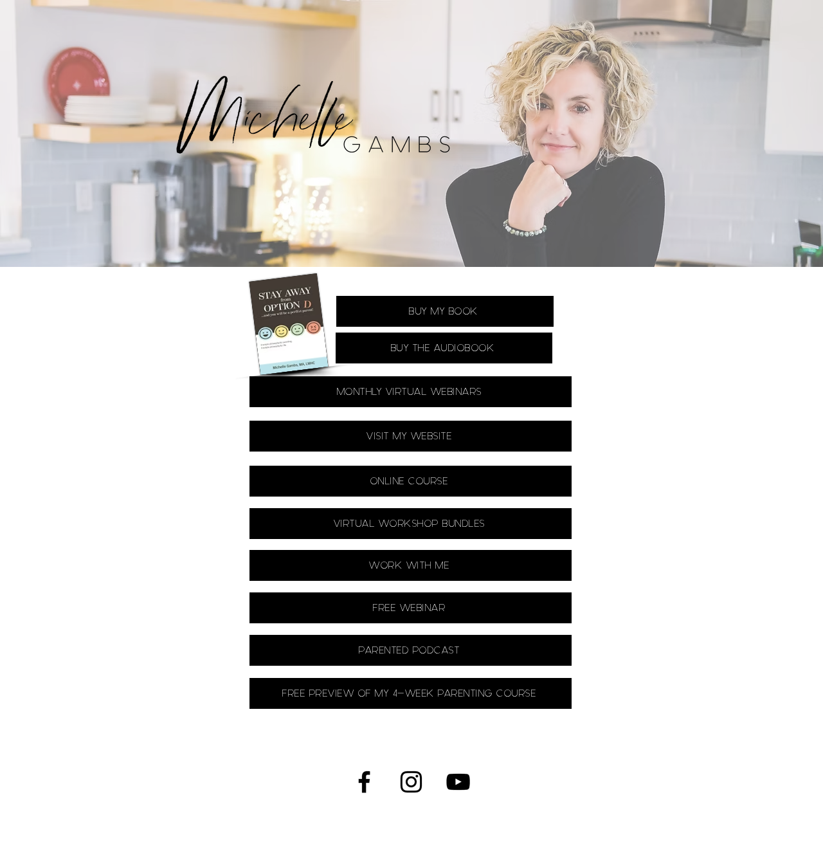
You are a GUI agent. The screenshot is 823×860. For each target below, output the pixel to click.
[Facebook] (364, 781)
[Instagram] (411, 781)
